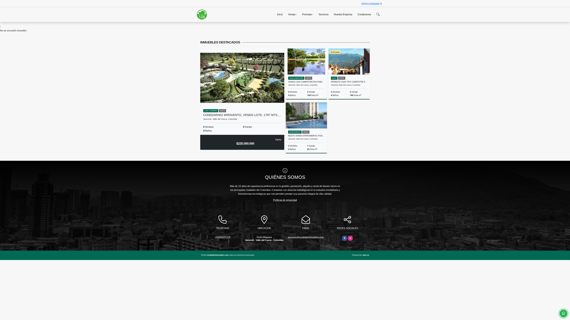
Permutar (307, 14)
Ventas (291, 14)
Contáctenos (364, 14)
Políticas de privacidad (285, 200)
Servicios (323, 14)
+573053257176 (222, 237)
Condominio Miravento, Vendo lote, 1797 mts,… (242, 115)
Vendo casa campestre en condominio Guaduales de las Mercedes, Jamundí (306, 82)
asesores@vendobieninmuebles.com (306, 237)
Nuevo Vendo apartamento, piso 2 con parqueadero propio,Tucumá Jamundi (306, 136)
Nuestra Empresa (343, 14)
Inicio (280, 14)
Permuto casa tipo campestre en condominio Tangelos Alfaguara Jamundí (349, 82)
